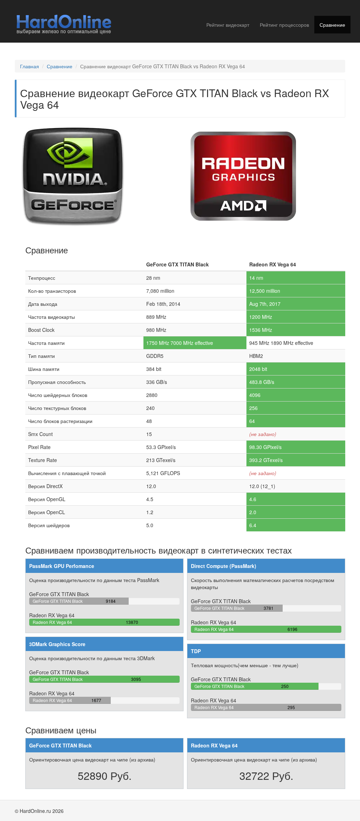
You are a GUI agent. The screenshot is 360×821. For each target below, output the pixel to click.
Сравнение (332, 24)
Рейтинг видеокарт (227, 24)
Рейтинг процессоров (284, 24)
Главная (29, 66)
